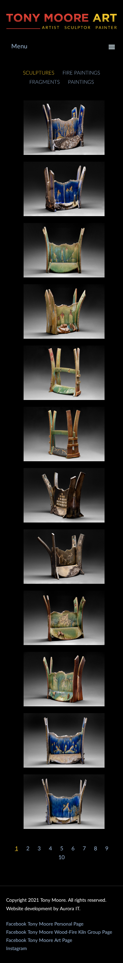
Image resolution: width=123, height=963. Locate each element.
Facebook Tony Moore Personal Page (44, 924)
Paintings (81, 82)
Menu (19, 47)
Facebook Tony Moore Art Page (39, 940)
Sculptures (38, 73)
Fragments (44, 82)
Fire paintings (81, 73)
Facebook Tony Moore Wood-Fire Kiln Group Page (59, 932)
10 (61, 857)
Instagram (16, 948)
